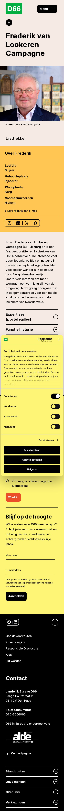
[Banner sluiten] (59, 339)
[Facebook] (35, 223)
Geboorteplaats (16, 176)
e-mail (33, 210)
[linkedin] (15, 622)
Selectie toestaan (32, 459)
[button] (47, 9)
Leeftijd (10, 165)
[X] (27, 223)
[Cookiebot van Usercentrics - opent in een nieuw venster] (39, 339)
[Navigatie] (53, 622)
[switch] (55, 406)
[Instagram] (9, 223)
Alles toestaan (32, 450)
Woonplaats (14, 187)
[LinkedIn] (18, 223)
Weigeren (32, 469)
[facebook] (9, 622)
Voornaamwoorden (19, 198)
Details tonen (46, 440)
